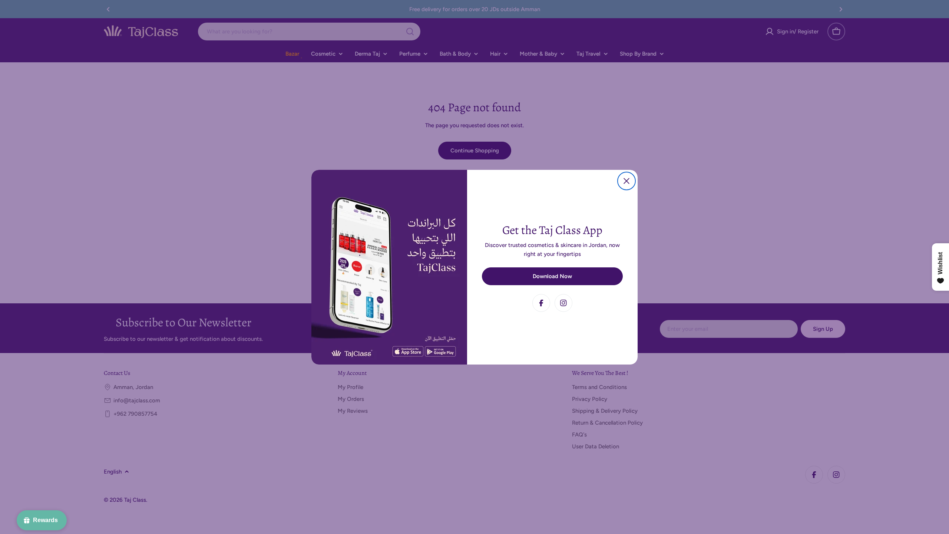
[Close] (626, 181)
